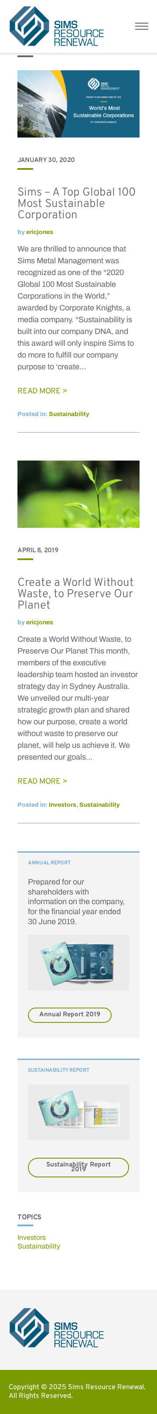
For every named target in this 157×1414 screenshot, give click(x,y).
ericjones (39, 232)
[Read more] (78, 135)
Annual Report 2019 (69, 1015)
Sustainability (69, 414)
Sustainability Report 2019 (78, 1167)
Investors (62, 805)
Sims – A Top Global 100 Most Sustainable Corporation (76, 204)
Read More (39, 391)
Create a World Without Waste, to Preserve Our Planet (75, 594)
